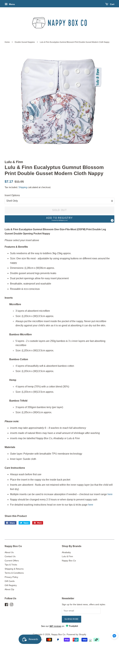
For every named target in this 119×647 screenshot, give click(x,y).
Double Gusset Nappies (25, 42)
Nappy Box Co (69, 560)
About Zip (9, 589)
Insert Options (12, 195)
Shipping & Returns (14, 569)
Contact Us (10, 556)
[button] (59, 219)
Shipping (22, 187)
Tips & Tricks (11, 565)
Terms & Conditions (14, 573)
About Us (9, 552)
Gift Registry (11, 585)
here (110, 494)
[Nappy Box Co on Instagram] (11, 605)
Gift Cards (10, 581)
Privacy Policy (11, 577)
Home (7, 42)
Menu (11, 4)
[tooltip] (112, 220)
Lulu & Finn (67, 556)
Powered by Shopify (76, 634)
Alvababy (66, 552)
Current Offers (12, 560)
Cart (111, 4)
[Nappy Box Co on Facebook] (6, 605)
